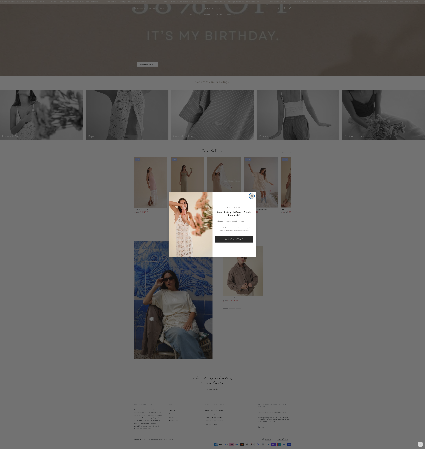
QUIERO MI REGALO (234, 239)
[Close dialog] (252, 196)
